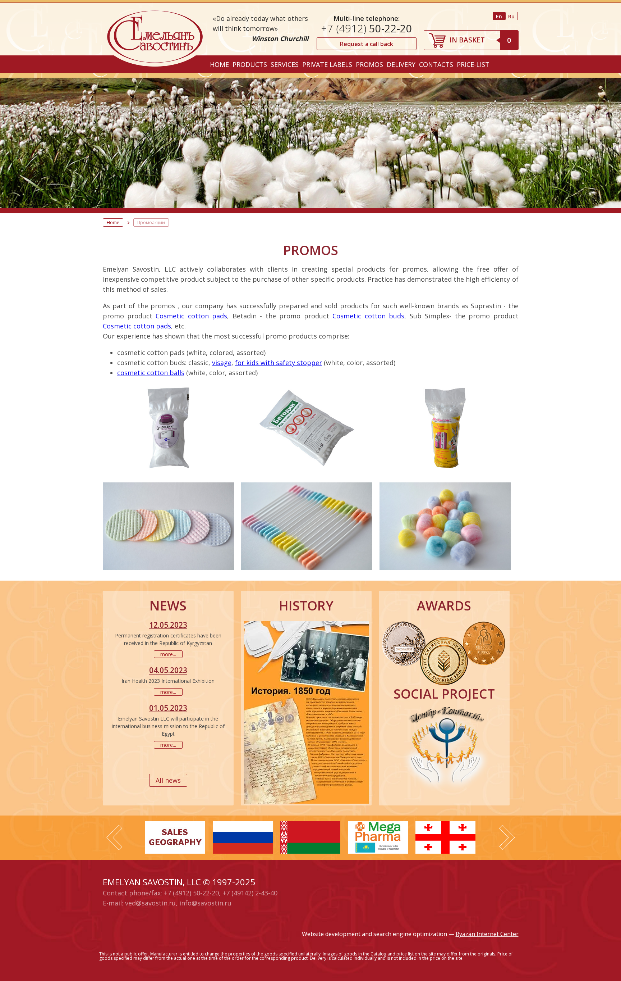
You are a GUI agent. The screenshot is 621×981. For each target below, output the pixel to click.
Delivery (401, 64)
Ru (511, 16)
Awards (444, 606)
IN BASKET (480, 40)
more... (168, 654)
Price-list (473, 64)
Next (507, 837)
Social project (444, 694)
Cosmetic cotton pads (191, 316)
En (499, 16)
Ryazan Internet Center (487, 934)
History (306, 606)
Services (285, 64)
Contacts (436, 64)
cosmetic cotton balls (150, 372)
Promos (369, 64)
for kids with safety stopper (278, 362)
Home (219, 64)
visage (221, 362)
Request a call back (366, 44)
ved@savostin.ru (150, 903)
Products (250, 64)
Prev (114, 837)
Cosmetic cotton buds (368, 316)
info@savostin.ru (205, 903)
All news (168, 780)
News (168, 606)
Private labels (327, 64)
